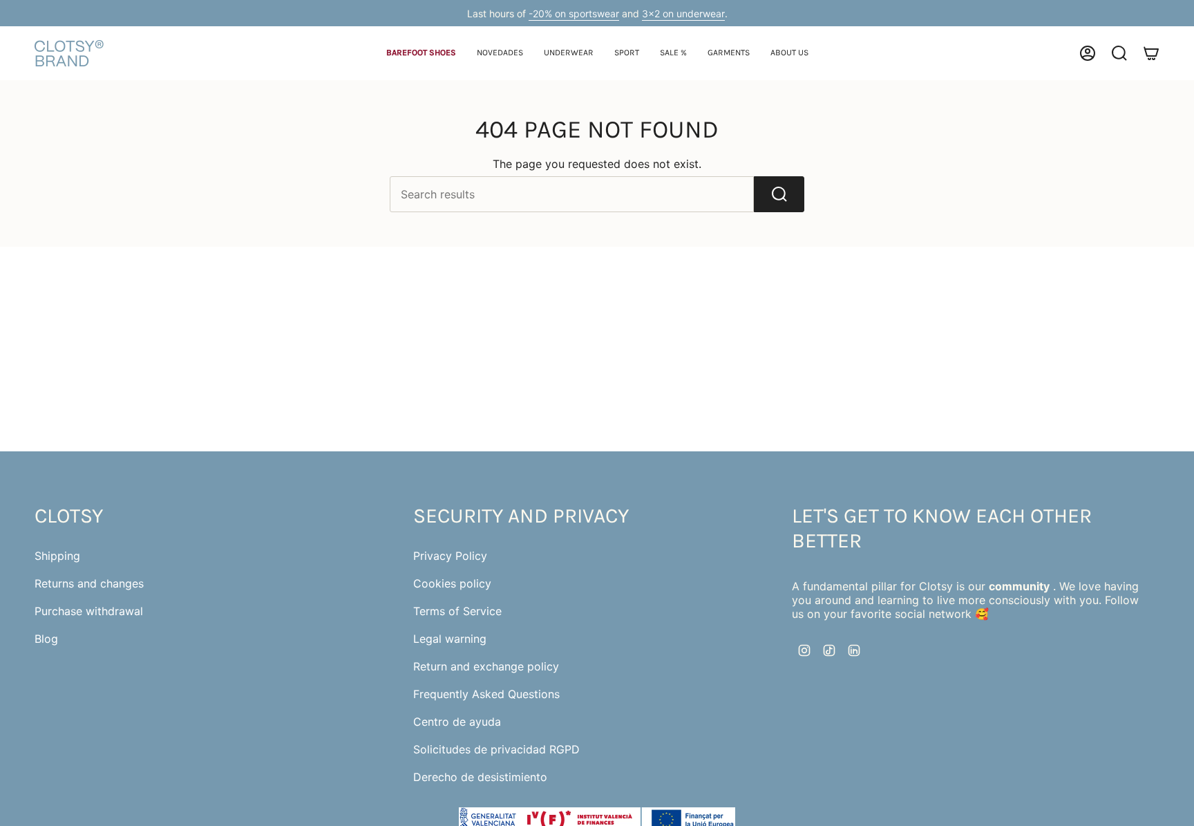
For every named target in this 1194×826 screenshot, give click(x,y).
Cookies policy (452, 583)
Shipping (57, 556)
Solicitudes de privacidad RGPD (496, 749)
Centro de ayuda (457, 722)
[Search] (779, 194)
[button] (421, 53)
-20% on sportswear (574, 13)
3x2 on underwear (683, 13)
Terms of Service (457, 611)
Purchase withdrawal (89, 611)
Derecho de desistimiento (480, 777)
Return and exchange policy (486, 666)
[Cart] (1151, 53)
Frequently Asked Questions (486, 694)
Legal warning (449, 639)
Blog (46, 639)
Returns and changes (89, 583)
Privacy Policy (450, 556)
